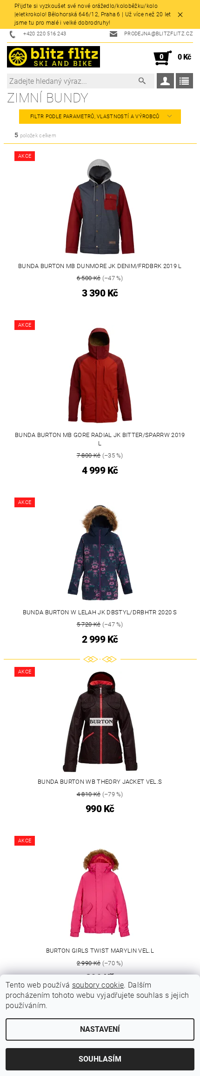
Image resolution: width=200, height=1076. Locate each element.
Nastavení (100, 1029)
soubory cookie (98, 985)
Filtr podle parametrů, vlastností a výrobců (95, 117)
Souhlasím (100, 1059)
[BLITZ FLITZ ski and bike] (53, 58)
